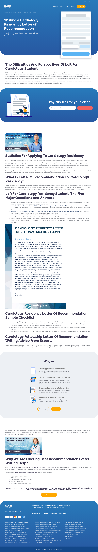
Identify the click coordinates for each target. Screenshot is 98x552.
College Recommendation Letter (72, 524)
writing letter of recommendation (21, 82)
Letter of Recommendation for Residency (74, 526)
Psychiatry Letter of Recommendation (14, 540)
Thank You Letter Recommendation (43, 536)
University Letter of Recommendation (73, 532)
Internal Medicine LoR (69, 536)
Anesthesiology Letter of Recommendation (16, 538)
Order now (81, 6)
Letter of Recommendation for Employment (75, 528)
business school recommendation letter (26, 473)
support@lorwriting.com (87, 2)
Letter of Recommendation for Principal (15, 526)
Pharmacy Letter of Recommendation (14, 524)
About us (55, 6)
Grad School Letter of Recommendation (45, 528)
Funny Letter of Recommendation (13, 530)
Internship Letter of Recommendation (73, 522)
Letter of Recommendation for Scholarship (74, 530)
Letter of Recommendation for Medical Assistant (17, 528)
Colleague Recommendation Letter (43, 542)
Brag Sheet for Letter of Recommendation (15, 532)
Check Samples (43, 409)
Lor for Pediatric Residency (71, 534)
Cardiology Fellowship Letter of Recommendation (17, 542)
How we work (64, 6)
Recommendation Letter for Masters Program (16, 522)
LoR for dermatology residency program (45, 467)
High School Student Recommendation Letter (46, 532)
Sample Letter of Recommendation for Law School (47, 522)
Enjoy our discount (84, 108)
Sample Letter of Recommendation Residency (46, 524)
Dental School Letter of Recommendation (45, 538)
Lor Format (67, 538)
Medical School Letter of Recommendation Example (48, 540)
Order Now (56, 409)
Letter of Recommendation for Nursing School (46, 526)
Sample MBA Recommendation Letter (44, 534)
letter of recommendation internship (21, 467)
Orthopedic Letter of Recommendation (15, 536)
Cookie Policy (62, 514)
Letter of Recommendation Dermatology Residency (48, 530)
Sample (72, 6)
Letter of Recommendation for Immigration (16, 534)
